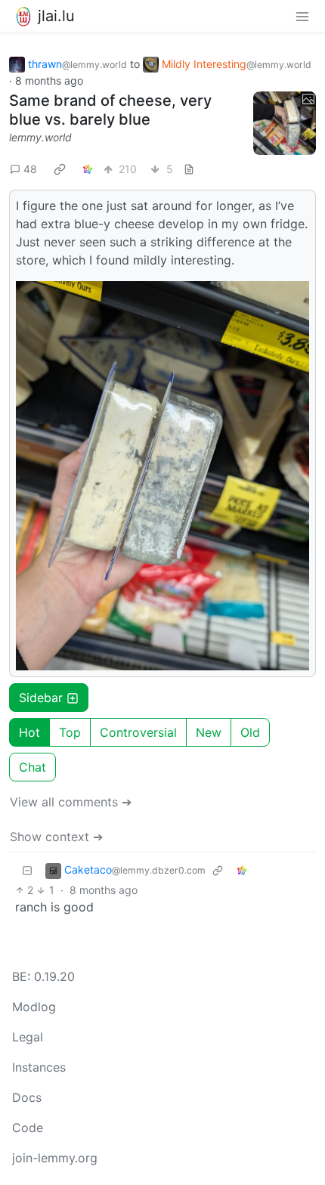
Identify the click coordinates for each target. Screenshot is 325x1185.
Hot (29, 732)
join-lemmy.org (55, 1157)
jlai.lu (56, 16)
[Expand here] (285, 123)
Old (250, 732)
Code (27, 1127)
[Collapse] (27, 870)
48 (30, 168)
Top (70, 732)
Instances (39, 1067)
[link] (60, 169)
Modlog (34, 1006)
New (208, 732)
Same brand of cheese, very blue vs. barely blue (110, 109)
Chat (32, 767)
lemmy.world (40, 137)
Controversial (138, 732)
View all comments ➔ (71, 801)
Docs (27, 1097)
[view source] (189, 169)
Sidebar (41, 697)
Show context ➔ (56, 836)
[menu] (302, 16)
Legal (27, 1036)
